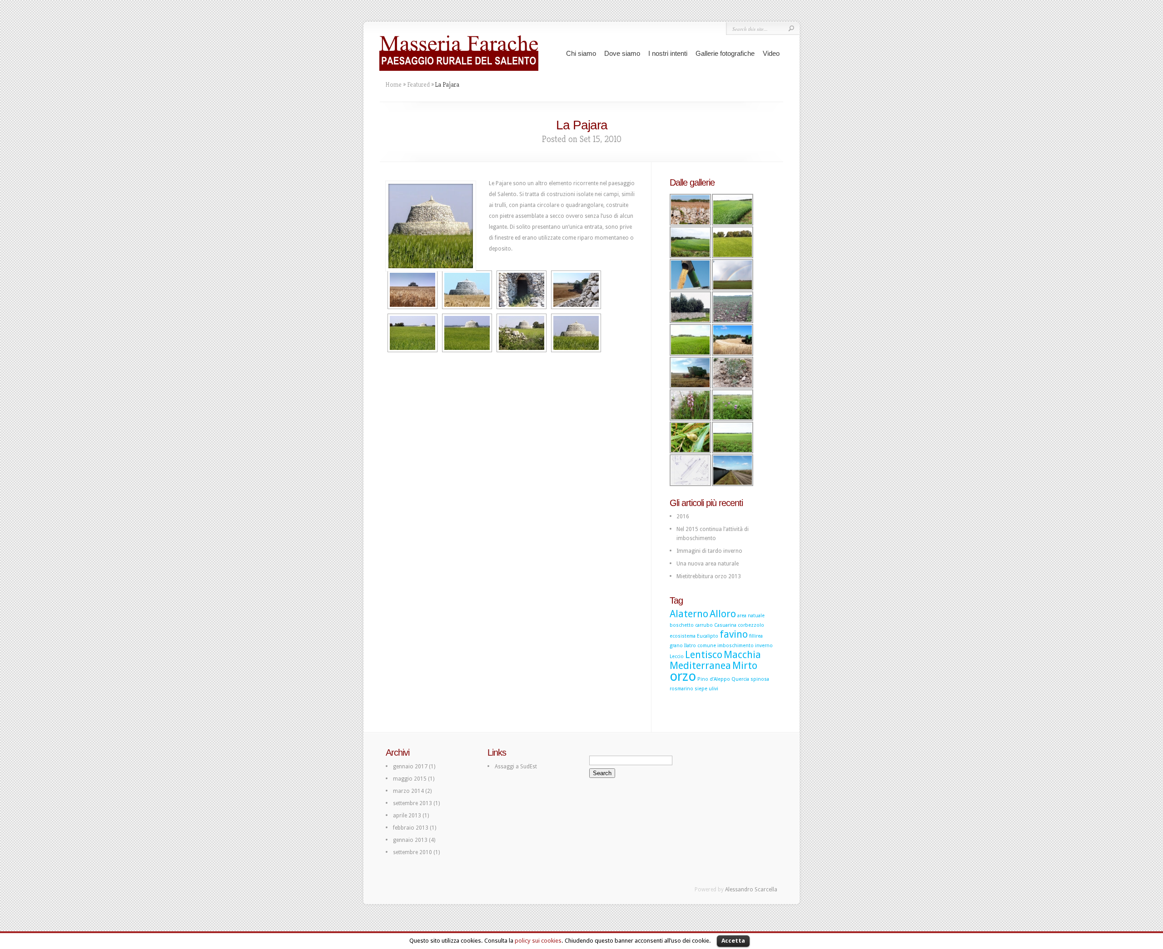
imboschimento (735, 646)
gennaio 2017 (410, 766)
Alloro (723, 614)
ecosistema (683, 636)
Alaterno (689, 614)
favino (734, 634)
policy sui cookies (538, 940)
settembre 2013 (412, 803)
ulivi (713, 689)
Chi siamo (581, 53)
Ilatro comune (700, 646)
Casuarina (725, 625)
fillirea (756, 636)
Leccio (677, 656)
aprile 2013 (407, 815)
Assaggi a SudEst (516, 766)
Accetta (733, 940)
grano (676, 646)
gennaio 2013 (410, 840)
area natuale (751, 616)
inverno (764, 646)
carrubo (704, 625)
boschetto (682, 625)
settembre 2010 (412, 852)
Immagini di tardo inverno (709, 551)
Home (393, 84)
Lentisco (703, 654)
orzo (683, 676)
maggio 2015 (410, 779)
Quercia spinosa (750, 679)
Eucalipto (707, 636)
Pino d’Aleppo (713, 679)
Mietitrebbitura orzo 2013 (708, 576)
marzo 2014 (408, 791)
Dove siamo (622, 53)
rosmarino (681, 689)
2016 (682, 516)
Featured (418, 84)
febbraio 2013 (410, 828)
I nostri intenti (667, 53)
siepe (701, 689)
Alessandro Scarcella (751, 889)
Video (771, 53)
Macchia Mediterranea (715, 660)
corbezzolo (751, 625)
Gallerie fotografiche (725, 53)
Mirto (744, 665)
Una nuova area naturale (707, 564)
